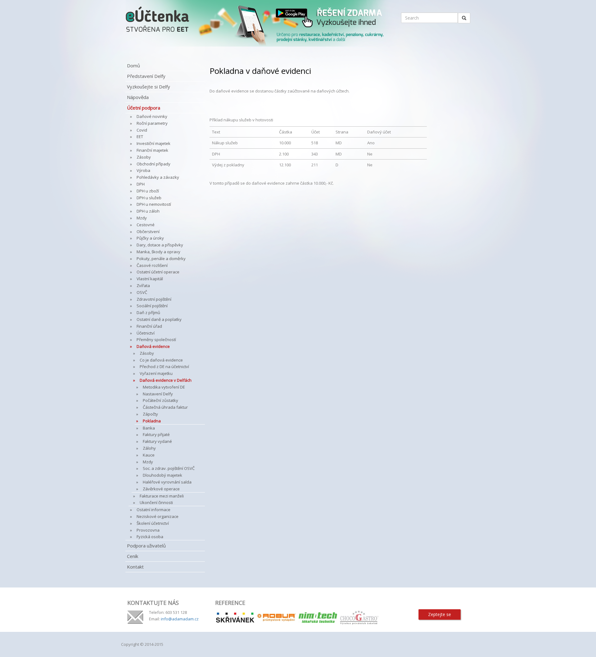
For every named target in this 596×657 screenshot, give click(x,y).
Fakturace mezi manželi (162, 496)
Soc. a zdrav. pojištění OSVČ (169, 468)
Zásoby (144, 157)
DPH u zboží (148, 191)
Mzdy (142, 218)
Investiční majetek (153, 143)
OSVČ (142, 292)
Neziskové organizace (157, 516)
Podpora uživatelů (146, 545)
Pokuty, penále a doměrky (161, 258)
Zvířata (143, 285)
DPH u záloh (148, 211)
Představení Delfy (146, 76)
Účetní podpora (143, 108)
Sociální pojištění (152, 305)
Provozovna (148, 530)
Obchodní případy (153, 164)
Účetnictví (146, 333)
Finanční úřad (149, 326)
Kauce (149, 455)
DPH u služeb (149, 197)
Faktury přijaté (156, 434)
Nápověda (138, 97)
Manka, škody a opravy (158, 251)
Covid (142, 130)
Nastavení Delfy (158, 394)
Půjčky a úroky (150, 238)
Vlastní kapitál (150, 278)
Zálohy (149, 448)
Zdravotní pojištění (154, 299)
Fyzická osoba (150, 536)
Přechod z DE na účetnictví (164, 366)
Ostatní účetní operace (158, 272)
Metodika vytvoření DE (164, 387)
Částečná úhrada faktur (165, 407)
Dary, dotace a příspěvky (160, 245)
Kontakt (135, 567)
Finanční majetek (152, 150)
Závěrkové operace (161, 489)
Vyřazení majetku (156, 373)
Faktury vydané (157, 441)
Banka (149, 428)
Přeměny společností (156, 339)
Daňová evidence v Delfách (166, 380)
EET (140, 136)
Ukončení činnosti (156, 502)
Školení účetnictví (153, 523)
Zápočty (150, 414)
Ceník (132, 556)
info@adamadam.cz (180, 619)
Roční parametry (152, 123)
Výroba (143, 170)
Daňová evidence (153, 346)
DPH (141, 184)
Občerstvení (148, 231)
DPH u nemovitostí (154, 204)
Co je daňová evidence (161, 360)
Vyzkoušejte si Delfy (148, 86)
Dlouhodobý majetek (162, 475)
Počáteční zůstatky (160, 400)
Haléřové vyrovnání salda (167, 482)
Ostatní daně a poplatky (159, 319)
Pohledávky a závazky (158, 177)
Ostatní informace (153, 509)
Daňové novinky (152, 116)
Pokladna (152, 421)
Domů (133, 65)
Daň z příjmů (148, 312)
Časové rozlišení (152, 265)
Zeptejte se (439, 614)
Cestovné (146, 224)
